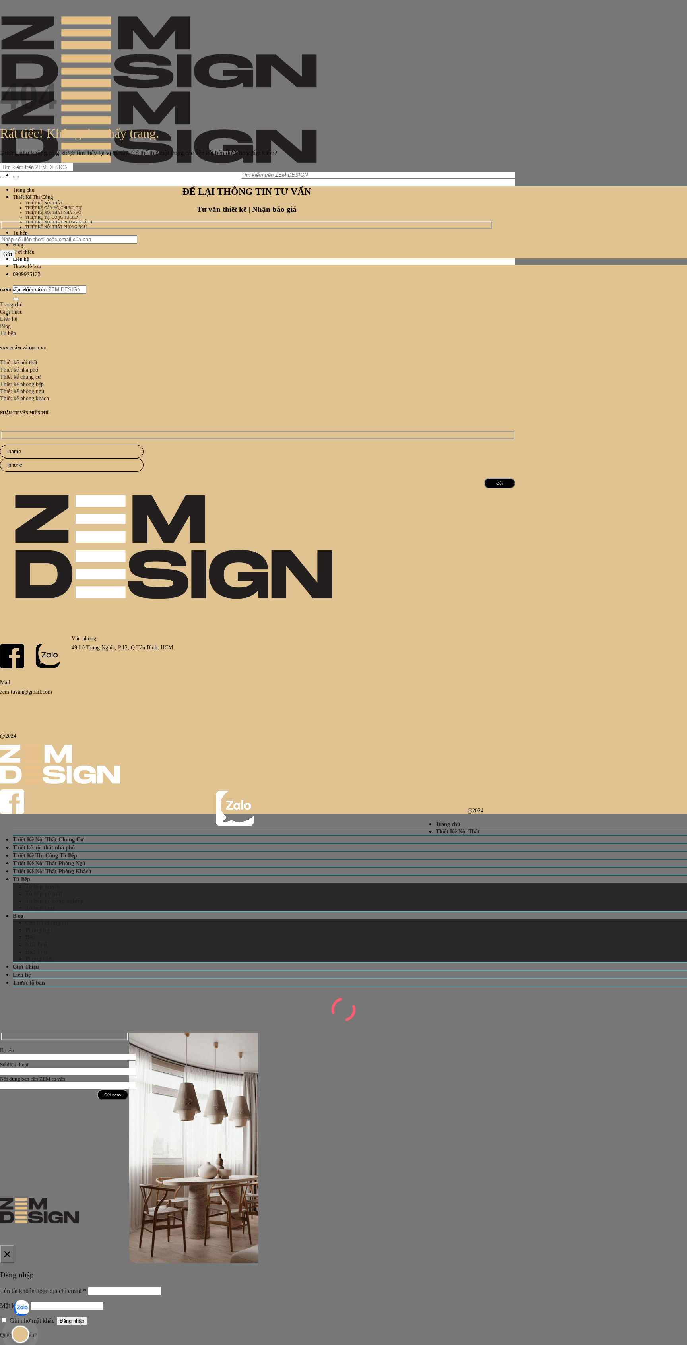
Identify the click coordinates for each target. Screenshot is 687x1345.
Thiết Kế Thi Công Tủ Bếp (51, 217)
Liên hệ (21, 259)
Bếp (30, 937)
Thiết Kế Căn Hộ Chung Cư (53, 207)
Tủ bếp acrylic (43, 886)
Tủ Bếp (21, 879)
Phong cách (39, 958)
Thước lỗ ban (27, 266)
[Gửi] (16, 177)
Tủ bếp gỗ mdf (43, 893)
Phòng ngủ (38, 930)
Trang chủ (24, 190)
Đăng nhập (72, 1321)
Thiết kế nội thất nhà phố (44, 847)
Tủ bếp (20, 233)
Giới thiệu (24, 252)
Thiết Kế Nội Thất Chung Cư (48, 839)
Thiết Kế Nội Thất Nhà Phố (53, 212)
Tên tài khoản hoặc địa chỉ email (43, 1290)
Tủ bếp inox (40, 908)
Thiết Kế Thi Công (33, 197)
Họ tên (7, 1050)
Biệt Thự (36, 951)
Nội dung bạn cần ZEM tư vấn (32, 1079)
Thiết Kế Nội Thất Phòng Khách (58, 222)
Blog (18, 245)
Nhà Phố (36, 944)
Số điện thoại (14, 1065)
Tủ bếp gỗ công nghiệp (54, 900)
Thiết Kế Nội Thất (43, 203)
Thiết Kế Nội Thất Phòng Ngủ (56, 227)
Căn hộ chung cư (46, 923)
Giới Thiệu (26, 966)
